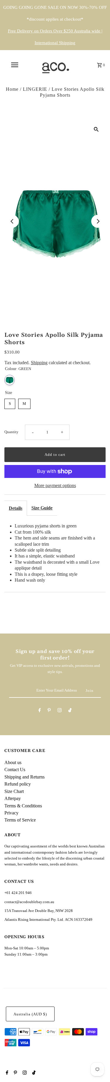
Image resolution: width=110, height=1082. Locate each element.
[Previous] (12, 221)
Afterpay (12, 798)
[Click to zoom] (96, 129)
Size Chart (14, 791)
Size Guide (42, 507)
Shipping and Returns (24, 776)
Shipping (39, 362)
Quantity (11, 432)
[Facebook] (39, 711)
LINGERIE (35, 89)
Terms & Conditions (23, 805)
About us (12, 762)
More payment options (55, 485)
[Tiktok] (70, 711)
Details (15, 508)
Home (12, 89)
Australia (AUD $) (30, 1014)
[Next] (97, 221)
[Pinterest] (49, 711)
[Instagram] (59, 711)
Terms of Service (20, 819)
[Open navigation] (15, 64)
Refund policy (17, 783)
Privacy (11, 812)
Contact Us (14, 769)
